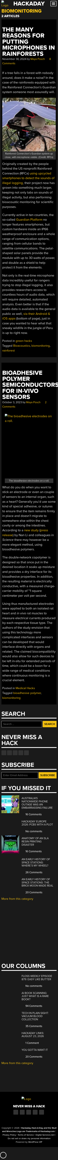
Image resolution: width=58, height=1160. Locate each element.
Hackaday (29, 3)
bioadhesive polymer (27, 693)
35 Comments (33, 1026)
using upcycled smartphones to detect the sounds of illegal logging (28, 178)
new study (31, 530)
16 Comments (33, 814)
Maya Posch (37, 59)
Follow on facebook (3, 752)
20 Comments (33, 892)
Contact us (26, 752)
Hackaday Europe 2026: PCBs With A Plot (37, 823)
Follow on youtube (15, 752)
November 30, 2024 (14, 59)
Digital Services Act (45, 1135)
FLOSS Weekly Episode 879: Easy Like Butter (37, 977)
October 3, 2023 (12, 402)
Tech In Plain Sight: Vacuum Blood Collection (35, 1016)
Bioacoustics (21, 345)
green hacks (24, 341)
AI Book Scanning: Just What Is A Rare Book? (35, 996)
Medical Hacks (25, 688)
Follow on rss (20, 752)
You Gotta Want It (35, 1050)
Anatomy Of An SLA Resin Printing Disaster (35, 841)
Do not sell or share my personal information (29, 1138)
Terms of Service (26, 1135)
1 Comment (32, 1043)
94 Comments (33, 1006)
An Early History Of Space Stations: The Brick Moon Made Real (37, 882)
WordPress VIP (35, 1142)
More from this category (17, 899)
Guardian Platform (29, 220)
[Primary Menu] (53, 3)
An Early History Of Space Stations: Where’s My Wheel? (36, 862)
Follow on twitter (9, 752)
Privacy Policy (9, 1135)
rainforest (8, 350)
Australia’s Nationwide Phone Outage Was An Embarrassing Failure (37, 803)
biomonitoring (40, 345)
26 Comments (33, 872)
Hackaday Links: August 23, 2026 (33, 1034)
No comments (33, 831)
